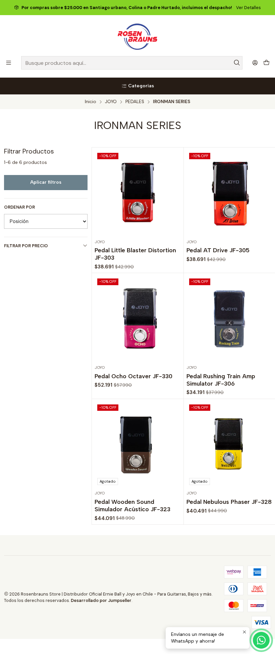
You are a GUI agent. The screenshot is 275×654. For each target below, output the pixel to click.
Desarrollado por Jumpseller (101, 600)
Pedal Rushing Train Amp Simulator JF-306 (220, 380)
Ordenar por (19, 207)
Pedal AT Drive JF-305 (218, 250)
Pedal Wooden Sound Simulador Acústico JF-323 (132, 505)
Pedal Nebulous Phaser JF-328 (229, 501)
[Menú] (8, 62)
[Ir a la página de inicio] (137, 36)
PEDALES (134, 101)
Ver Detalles (248, 7)
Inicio (90, 101)
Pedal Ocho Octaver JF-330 (133, 376)
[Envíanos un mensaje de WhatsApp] (261, 640)
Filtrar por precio (26, 246)
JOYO (111, 101)
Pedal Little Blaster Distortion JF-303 (135, 254)
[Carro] (266, 63)
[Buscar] (236, 63)
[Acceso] (255, 62)
